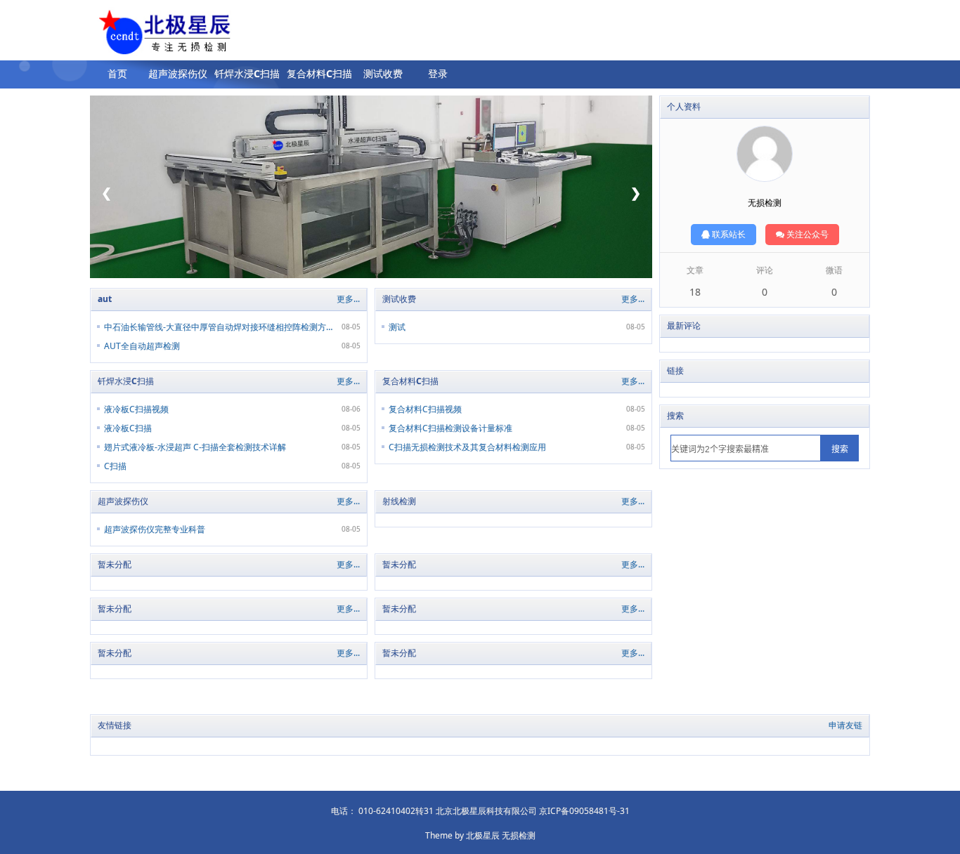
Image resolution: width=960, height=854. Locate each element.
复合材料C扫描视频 (425, 409)
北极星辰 (483, 835)
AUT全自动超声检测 (142, 346)
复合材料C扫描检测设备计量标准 (450, 428)
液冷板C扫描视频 (136, 409)
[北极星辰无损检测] (141, 34)
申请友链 (845, 725)
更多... (348, 299)
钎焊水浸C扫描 (247, 73)
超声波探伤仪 (177, 73)
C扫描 (115, 466)
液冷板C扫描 (128, 428)
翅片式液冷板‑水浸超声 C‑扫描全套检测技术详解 (195, 447)
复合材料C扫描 (319, 73)
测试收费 (383, 73)
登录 (438, 73)
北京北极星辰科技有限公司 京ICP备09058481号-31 (533, 811)
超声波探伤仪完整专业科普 (154, 529)
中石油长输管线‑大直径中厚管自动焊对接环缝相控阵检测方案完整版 (218, 327)
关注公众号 (806, 234)
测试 (397, 327)
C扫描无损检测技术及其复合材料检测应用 (467, 447)
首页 (117, 73)
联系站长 (728, 234)
